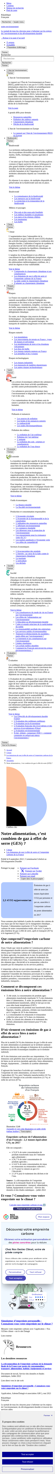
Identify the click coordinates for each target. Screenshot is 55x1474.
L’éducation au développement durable (32, 622)
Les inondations (21, 337)
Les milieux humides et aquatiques (28, 215)
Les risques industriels (23, 363)
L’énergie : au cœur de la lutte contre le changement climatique (32, 554)
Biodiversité (12, 138)
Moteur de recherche (15, 8)
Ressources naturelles (22, 117)
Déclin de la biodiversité (23, 124)
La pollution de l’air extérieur (29, 435)
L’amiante (21, 439)
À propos (10, 42)
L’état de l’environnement (17, 70)
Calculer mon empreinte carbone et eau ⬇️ (27, 1205)
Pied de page (11, 10)
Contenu (10, 5)
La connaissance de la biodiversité (28, 196)
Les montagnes (20, 219)
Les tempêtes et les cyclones (26, 354)
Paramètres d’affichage (16, 47)
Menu (8, 3)
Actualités (10, 45)
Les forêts (18, 222)
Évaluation (11, 653)
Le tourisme (21, 558)
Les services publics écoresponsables (31, 631)
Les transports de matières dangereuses (30, 365)
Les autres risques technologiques (28, 367)
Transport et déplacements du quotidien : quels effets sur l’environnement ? (33, 635)
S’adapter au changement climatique (29, 283)
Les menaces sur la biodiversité (27, 198)
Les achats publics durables (27, 646)
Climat (9, 224)
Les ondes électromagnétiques (29, 426)
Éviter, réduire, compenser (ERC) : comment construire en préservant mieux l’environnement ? (32, 735)
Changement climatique (23, 122)
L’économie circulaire (25, 516)
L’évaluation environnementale (27, 730)
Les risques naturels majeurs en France (30, 351)
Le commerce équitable (25, 528)
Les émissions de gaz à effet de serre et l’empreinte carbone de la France (30, 277)
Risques (10, 286)
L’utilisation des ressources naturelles (31, 523)
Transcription (26, 1132)
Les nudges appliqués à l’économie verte (33, 540)
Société (10, 566)
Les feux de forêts (21, 349)
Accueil (9, 750)
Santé (9, 370)
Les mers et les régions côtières (27, 217)
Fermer (5, 52)
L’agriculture (21, 561)
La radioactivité (23, 423)
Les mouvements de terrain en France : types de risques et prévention (33, 340)
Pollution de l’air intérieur (27, 437)
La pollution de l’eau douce (28, 446)
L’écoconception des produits (28, 551)
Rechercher (6, 22)
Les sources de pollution (27, 418)
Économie (11, 449)
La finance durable (24, 505)
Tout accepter (31, 1455)
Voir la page (13, 108)
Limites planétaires (23, 643)
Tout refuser (31, 1463)
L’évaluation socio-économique (27, 723)
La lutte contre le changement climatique (31, 281)
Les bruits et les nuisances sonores (31, 421)
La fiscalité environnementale (28, 507)
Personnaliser (33, 1470)
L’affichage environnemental (28, 526)
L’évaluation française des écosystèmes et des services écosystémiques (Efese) (33, 727)
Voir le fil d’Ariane (9, 745)
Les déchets (21, 563)
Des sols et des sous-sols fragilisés (28, 212)
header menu (19, 22)
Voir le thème (14, 187)
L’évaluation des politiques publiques (29, 721)
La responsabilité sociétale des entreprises (33, 629)
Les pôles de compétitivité (27, 542)
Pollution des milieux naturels (25, 119)
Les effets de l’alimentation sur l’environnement (28, 618)
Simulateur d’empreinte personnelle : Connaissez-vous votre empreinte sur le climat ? (27, 1322)
